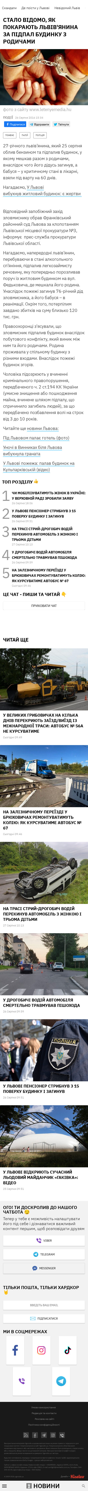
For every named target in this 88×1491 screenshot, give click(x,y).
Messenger (47, 1268)
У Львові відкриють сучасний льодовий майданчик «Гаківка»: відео (40, 1177)
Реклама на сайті (44, 1418)
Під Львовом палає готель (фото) (36, 438)
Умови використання (43, 1407)
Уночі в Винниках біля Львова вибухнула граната (32, 450)
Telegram (47, 1254)
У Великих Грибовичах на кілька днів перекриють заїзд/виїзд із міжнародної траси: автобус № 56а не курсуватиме (43, 723)
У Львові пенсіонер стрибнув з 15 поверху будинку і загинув (41, 1088)
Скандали (9, 8)
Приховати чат (44, 606)
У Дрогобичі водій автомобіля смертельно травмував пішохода (41, 1002)
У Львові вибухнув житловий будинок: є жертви (42, 190)
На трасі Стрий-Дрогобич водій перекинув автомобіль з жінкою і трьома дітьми (45, 534)
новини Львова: (43, 428)
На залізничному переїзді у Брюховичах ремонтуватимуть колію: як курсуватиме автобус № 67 (49, 575)
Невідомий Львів (67, 8)
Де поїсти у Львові (35, 8)
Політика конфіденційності (44, 1424)
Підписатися (47, 1318)
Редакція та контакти (44, 1413)
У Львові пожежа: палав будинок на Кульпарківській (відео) (38, 466)
